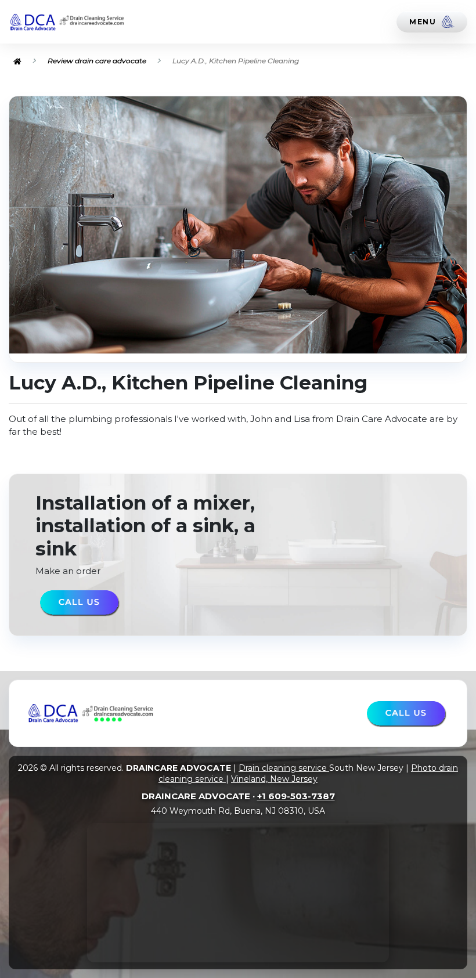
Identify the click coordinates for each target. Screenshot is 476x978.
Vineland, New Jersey (274, 779)
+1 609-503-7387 (296, 796)
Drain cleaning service (284, 768)
